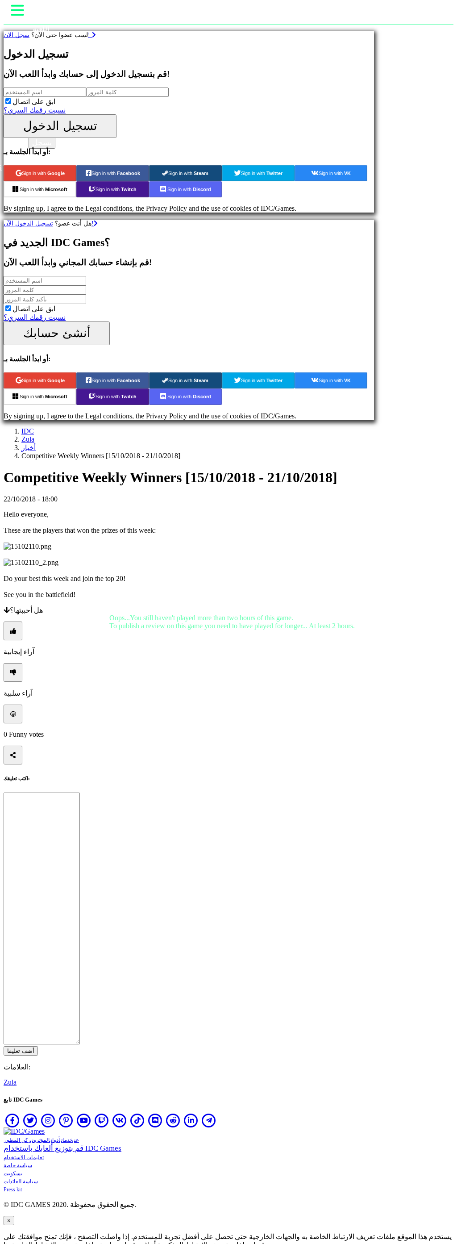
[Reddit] (173, 1120)
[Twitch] (102, 1120)
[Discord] (155, 1120)
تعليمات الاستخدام (24, 1157)
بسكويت (13, 1173)
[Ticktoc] (137, 1120)
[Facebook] (12, 1120)
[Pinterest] (66, 1120)
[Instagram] (48, 1120)
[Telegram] (209, 1120)
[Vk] (120, 1120)
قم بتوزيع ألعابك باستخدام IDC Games (62, 1148)
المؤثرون (41, 1140)
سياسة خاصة (18, 1165)
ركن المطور (17, 1140)
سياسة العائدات (21, 1181)
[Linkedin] (191, 1120)
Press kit (13, 1189)
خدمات (67, 1140)
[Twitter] (30, 1120)
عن (76, 1140)
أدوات (55, 1140)
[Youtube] (84, 1120)
